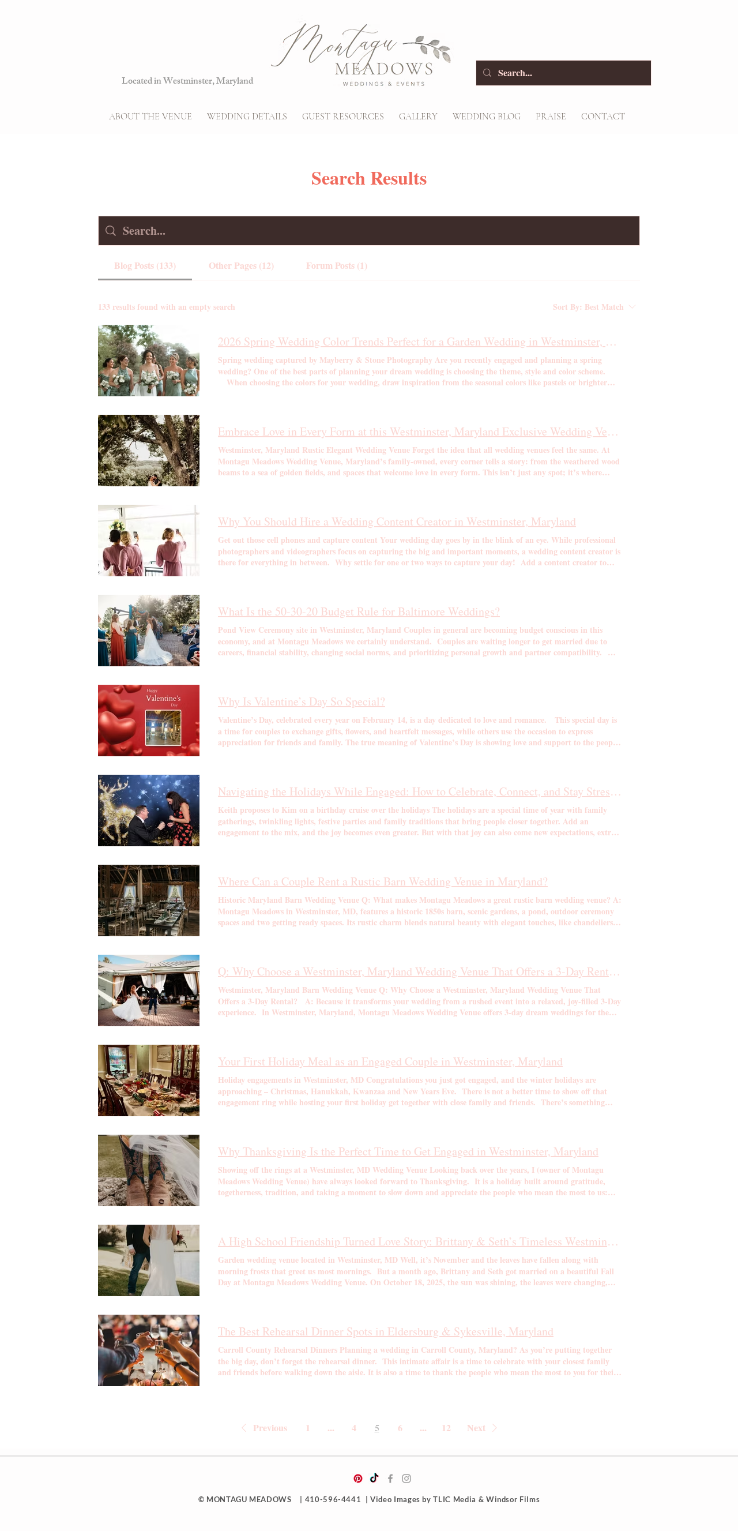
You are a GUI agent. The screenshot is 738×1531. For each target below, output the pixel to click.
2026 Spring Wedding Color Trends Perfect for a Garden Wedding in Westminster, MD (420, 341)
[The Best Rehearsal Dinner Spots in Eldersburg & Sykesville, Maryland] (148, 1350)
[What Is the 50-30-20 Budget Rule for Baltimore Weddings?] (148, 630)
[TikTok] (374, 1478)
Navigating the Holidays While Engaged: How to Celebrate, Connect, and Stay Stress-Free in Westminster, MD (420, 791)
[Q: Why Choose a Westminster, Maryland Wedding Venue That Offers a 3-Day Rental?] (148, 990)
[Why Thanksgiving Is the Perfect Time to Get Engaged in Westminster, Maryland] (148, 1170)
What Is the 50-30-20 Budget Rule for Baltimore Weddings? (359, 611)
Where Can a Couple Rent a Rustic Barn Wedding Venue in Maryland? (383, 881)
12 (446, 1427)
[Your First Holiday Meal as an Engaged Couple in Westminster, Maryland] (148, 1080)
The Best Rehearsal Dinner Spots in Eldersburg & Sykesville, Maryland (386, 1331)
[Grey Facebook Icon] (390, 1478)
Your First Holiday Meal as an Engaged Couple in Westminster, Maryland (390, 1061)
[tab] (145, 265)
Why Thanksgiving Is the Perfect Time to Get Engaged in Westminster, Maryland (408, 1151)
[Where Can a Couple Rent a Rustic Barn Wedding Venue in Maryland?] (148, 900)
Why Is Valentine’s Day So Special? (301, 701)
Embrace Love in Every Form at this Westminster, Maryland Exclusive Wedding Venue (420, 431)
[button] (247, 116)
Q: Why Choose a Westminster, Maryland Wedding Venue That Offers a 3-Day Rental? (420, 971)
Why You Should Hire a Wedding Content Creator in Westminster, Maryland (397, 521)
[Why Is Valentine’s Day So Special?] (148, 720)
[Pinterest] (358, 1478)
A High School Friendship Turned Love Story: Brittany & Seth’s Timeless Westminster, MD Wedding (420, 1241)
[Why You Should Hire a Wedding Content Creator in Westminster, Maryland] (148, 540)
